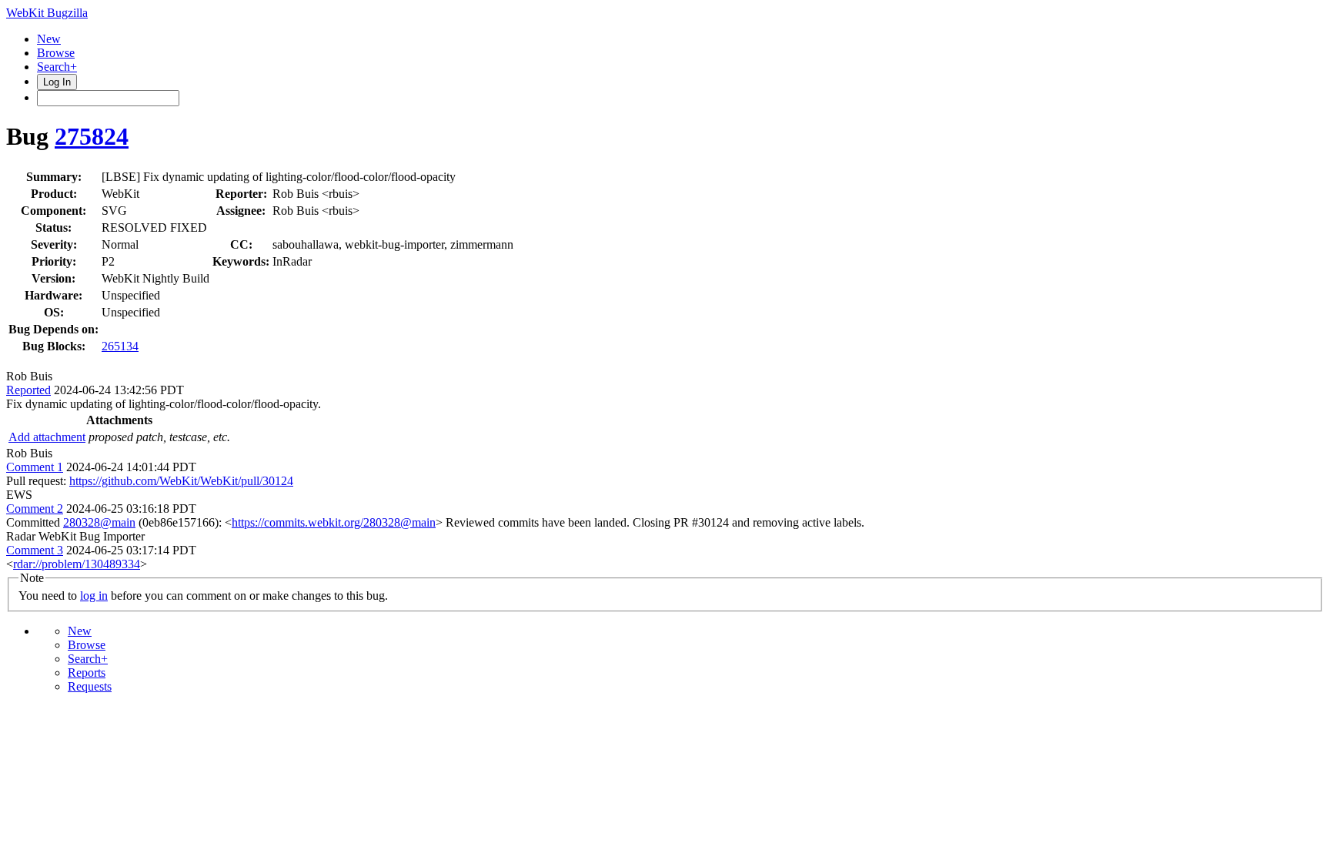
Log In (57, 82)
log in (94, 595)
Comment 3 (34, 550)
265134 (120, 346)
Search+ (57, 66)
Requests (90, 686)
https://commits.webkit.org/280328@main (334, 522)
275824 (92, 136)
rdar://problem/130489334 (76, 564)
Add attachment (46, 436)
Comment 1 (34, 467)
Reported (28, 390)
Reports (86, 672)
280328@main (99, 522)
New (49, 38)
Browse (56, 52)
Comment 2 (34, 508)
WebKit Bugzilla (47, 12)
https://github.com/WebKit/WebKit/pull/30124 (181, 480)
